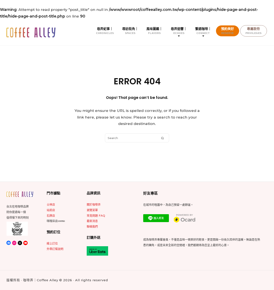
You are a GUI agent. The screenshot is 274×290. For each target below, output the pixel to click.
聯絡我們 (92, 226)
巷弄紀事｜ (105, 30)
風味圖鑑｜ (154, 30)
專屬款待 (254, 30)
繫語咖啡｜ (203, 30)
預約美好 (227, 30)
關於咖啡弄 (94, 204)
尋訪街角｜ (130, 30)
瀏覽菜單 (92, 210)
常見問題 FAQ (96, 215)
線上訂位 (52, 243)
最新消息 (92, 221)
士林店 (51, 204)
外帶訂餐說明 (55, 248)
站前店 (51, 210)
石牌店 (51, 215)
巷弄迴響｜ (179, 30)
